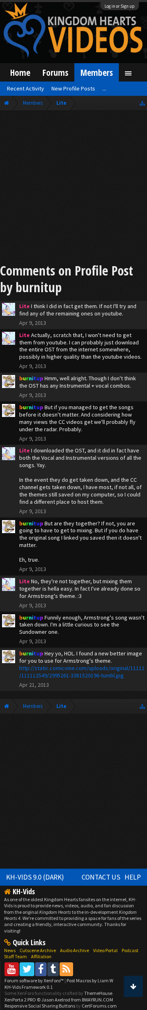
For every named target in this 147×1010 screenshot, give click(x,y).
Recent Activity (25, 88)
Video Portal (105, 950)
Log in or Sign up (120, 6)
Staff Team (15, 956)
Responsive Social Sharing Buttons (39, 1006)
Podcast (130, 950)
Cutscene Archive (38, 950)
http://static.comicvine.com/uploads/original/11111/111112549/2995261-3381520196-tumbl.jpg (82, 671)
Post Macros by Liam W (90, 980)
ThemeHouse (98, 993)
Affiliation (41, 956)
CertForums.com (99, 1006)
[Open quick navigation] (142, 103)
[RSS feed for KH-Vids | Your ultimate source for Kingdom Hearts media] (66, 969)
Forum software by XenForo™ (34, 980)
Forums (55, 72)
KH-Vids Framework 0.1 (28, 987)
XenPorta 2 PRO (20, 1000)
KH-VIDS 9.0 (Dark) (35, 877)
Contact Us (101, 877)
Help (133, 877)
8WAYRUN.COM (97, 1000)
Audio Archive (74, 950)
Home (20, 72)
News (10, 950)
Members (96, 72)
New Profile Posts (73, 88)
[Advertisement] (73, 188)
